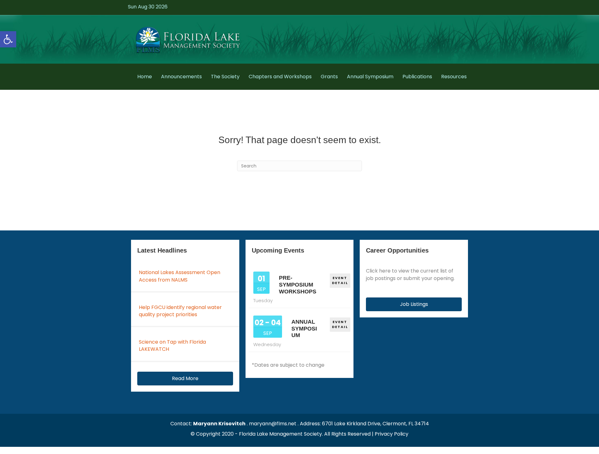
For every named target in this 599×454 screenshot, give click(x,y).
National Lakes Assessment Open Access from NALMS (179, 276)
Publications (417, 76)
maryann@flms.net (272, 423)
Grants (329, 76)
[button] (8, 39)
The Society (225, 76)
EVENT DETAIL (340, 280)
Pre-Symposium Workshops (297, 284)
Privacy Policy (391, 433)
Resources (454, 76)
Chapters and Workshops (280, 76)
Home (144, 76)
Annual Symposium (370, 76)
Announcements (181, 76)
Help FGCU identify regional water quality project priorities (180, 311)
